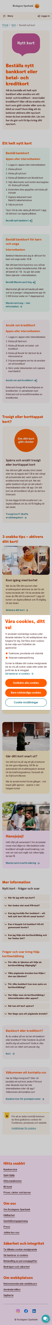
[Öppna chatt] (46, 1319)
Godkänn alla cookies (26, 683)
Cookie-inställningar (26, 702)
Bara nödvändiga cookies (26, 693)
